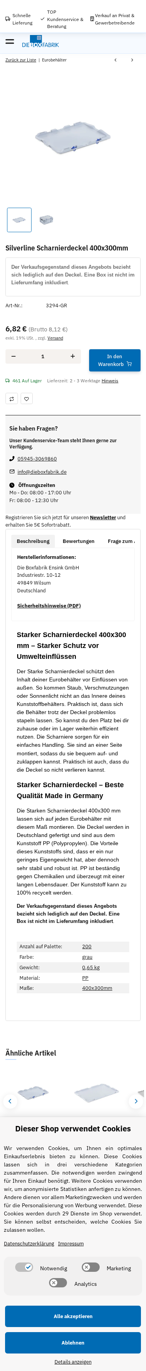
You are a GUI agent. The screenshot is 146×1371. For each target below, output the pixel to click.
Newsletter (103, 517)
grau (87, 957)
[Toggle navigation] (9, 41)
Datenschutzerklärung (29, 1243)
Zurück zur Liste (20, 60)
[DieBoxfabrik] (40, 41)
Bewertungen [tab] (79, 541)
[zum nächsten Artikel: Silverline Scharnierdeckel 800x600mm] (132, 61)
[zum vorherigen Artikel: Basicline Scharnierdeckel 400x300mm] (115, 61)
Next (135, 1101)
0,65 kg (91, 967)
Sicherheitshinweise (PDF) (49, 605)
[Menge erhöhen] (73, 356)
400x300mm (97, 988)
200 (86, 946)
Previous (10, 1101)
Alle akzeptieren (73, 1316)
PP (85, 978)
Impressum (71, 1243)
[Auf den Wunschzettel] (27, 398)
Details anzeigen (73, 1362)
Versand (55, 338)
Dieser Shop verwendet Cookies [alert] (73, 1128)
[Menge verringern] (13, 356)
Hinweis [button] (110, 380)
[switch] (24, 1267)
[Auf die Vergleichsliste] (11, 398)
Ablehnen (73, 1342)
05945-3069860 (37, 458)
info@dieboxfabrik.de (42, 472)
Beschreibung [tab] (33, 541)
